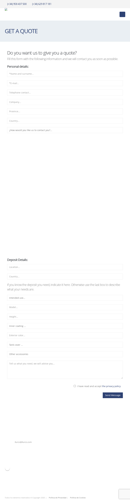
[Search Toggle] (114, 14)
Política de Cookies (78, 497)
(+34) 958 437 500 (17, 4)
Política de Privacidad (57, 497)
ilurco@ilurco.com (23, 442)
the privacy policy (111, 386)
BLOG (7, 468)
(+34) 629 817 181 (42, 4)
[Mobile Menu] (122, 14)
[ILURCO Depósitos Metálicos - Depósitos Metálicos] (20, 14)
